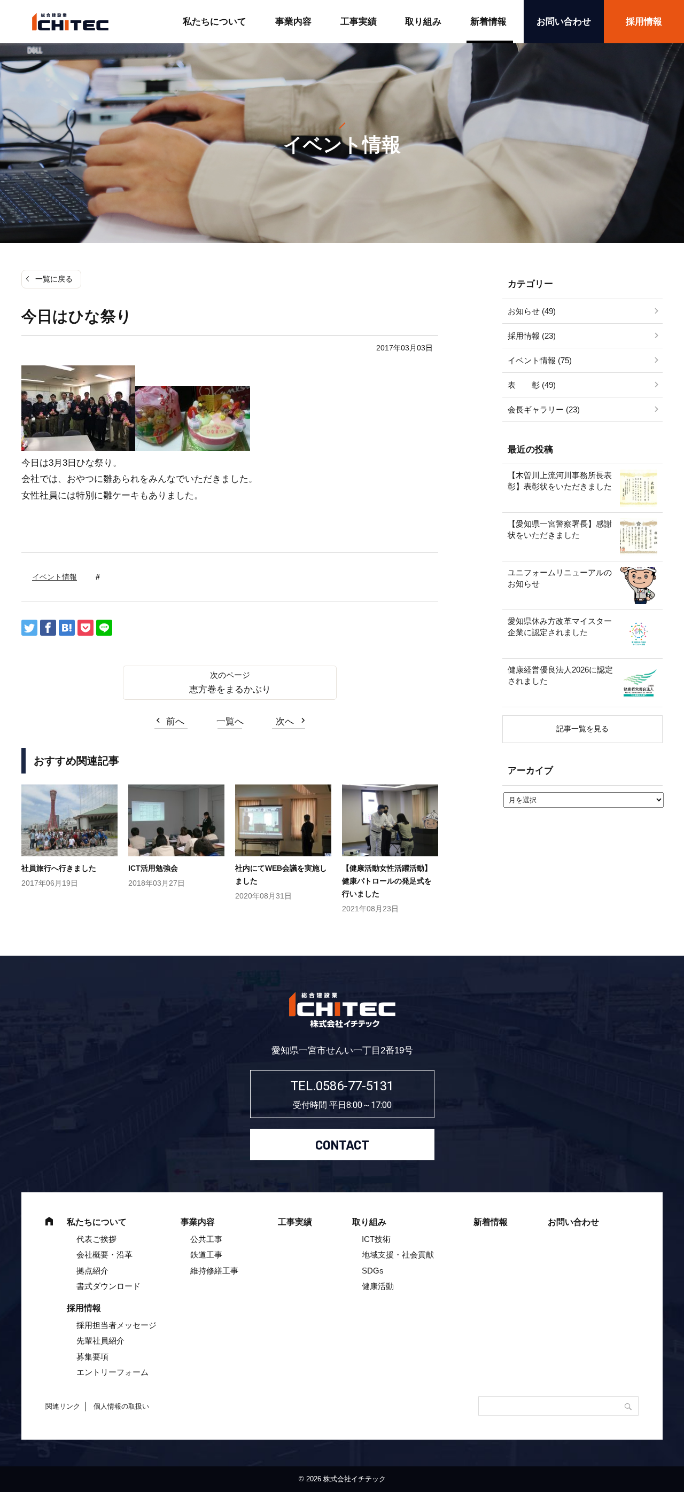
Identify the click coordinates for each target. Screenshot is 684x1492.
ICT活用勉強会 (153, 868)
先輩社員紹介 (100, 1340)
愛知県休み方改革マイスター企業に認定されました (560, 626)
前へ (175, 721)
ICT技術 (376, 1239)
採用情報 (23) (532, 335)
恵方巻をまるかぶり (230, 689)
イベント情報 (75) (540, 360)
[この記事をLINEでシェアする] (104, 628)
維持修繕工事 (214, 1270)
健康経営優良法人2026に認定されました (560, 675)
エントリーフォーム (112, 1372)
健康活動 (378, 1286)
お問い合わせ (564, 22)
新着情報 (488, 22)
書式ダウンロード (108, 1286)
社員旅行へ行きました (58, 868)
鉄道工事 (206, 1254)
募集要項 (92, 1356)
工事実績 (358, 22)
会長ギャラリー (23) (544, 409)
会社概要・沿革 (104, 1254)
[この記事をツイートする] (29, 628)
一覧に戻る (54, 279)
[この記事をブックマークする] (67, 628)
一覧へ (230, 721)
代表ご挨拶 (96, 1239)
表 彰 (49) (532, 384)
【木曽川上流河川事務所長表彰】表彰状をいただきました (560, 481)
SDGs (373, 1270)
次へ (285, 721)
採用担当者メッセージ (116, 1325)
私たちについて (214, 22)
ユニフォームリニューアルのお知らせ (560, 578)
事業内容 (293, 22)
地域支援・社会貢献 (398, 1254)
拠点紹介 (92, 1270)
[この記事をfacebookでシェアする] (48, 628)
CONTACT (342, 1144)
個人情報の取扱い (121, 1406)
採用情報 (644, 22)
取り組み (423, 22)
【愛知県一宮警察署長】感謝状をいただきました (560, 529)
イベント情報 (54, 577)
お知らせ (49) (532, 311)
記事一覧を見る (582, 728)
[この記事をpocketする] (85, 628)
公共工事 (206, 1239)
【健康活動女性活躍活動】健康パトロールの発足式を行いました (387, 881)
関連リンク (62, 1406)
